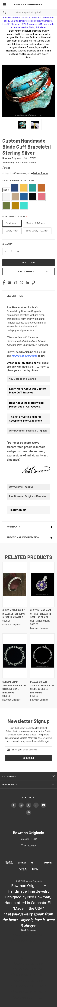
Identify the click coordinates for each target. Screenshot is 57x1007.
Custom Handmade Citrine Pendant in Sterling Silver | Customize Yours (40, 615)
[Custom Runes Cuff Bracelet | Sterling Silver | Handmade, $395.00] (14, 584)
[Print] (15, 282)
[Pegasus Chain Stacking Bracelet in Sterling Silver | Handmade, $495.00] (42, 656)
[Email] (9, 282)
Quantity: (7, 244)
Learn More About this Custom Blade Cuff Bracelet (27, 390)
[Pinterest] (33, 282)
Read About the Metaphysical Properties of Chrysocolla (26, 404)
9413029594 (30, 845)
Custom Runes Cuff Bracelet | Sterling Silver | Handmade (13, 614)
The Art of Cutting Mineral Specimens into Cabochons (25, 418)
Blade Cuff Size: (13, 216)
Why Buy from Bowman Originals (28, 430)
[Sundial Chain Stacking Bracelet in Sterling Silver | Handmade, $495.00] (14, 656)
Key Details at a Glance (22, 378)
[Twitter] (21, 282)
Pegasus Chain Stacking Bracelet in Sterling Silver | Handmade (42, 687)
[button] (39, 173)
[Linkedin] (27, 282)
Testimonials (17, 510)
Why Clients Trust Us (21, 486)
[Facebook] (4, 282)
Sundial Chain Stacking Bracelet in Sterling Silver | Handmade (14, 687)
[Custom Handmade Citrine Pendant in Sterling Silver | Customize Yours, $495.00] (42, 584)
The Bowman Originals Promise (28, 496)
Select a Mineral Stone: (18, 180)
